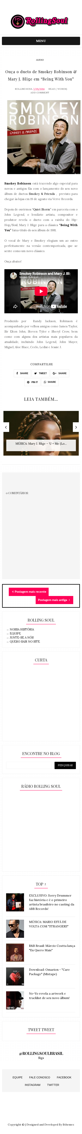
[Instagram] (33, 8)
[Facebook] (48, 8)
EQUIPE (15, 633)
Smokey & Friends (42, 194)
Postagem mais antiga (53, 600)
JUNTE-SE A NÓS (22, 637)
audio (40, 59)
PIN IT (34, 382)
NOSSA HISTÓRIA (22, 629)
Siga (41, 1058)
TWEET (42, 373)
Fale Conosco (39, 1077)
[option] (41, 435)
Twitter (53, 1084)
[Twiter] (41, 8)
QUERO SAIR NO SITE (25, 641)
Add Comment (40, 92)
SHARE (23, 373)
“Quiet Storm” (41, 209)
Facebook (64, 1077)
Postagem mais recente (30, 591)
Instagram (32, 1084)
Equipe (18, 1077)
